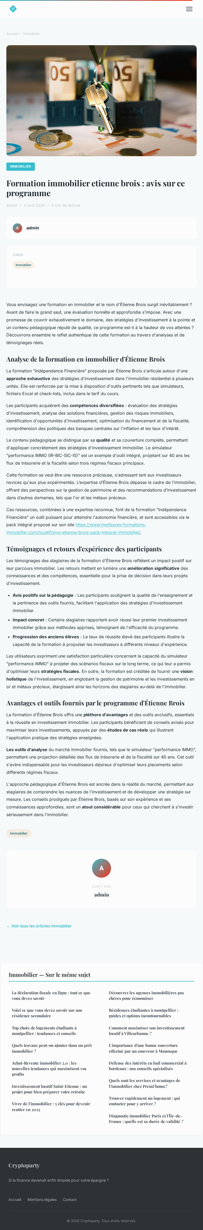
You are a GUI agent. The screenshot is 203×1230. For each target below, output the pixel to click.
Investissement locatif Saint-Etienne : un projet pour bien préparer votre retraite (49, 1089)
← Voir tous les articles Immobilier (39, 925)
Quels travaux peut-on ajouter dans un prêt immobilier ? (52, 1048)
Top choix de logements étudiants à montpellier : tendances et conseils (44, 1030)
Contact (70, 1199)
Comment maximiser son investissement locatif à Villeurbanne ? (146, 1030)
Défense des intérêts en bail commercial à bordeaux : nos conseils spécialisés (148, 1065)
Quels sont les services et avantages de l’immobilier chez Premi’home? (144, 1083)
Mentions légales (42, 1199)
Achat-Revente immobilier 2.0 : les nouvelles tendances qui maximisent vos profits (49, 1068)
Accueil (12, 33)
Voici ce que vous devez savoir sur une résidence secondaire (47, 1012)
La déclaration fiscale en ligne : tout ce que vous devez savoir (51, 995)
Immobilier (31, 33)
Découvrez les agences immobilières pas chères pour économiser (146, 995)
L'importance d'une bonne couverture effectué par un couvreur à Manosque (143, 1048)
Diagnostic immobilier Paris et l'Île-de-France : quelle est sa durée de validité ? (146, 1118)
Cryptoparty (24, 1165)
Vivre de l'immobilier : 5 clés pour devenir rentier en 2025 (51, 1106)
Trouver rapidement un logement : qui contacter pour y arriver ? (144, 1100)
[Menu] (189, 9)
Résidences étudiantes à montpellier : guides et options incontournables (143, 1012)
